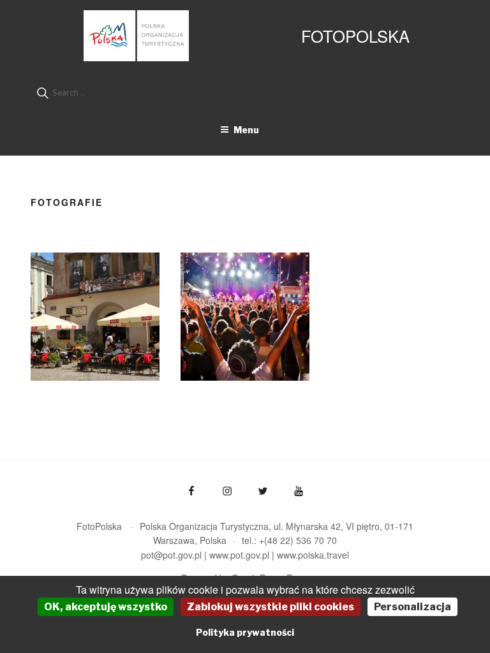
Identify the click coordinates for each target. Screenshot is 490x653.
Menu (246, 129)
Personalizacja (412, 607)
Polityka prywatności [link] (245, 632)
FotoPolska (355, 35)
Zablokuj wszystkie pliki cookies (270, 607)
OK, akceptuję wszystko (105, 607)
